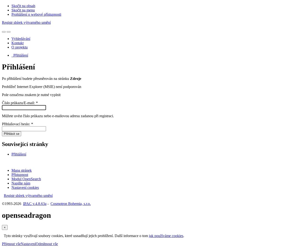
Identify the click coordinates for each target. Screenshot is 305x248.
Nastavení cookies (25, 187)
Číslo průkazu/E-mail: (20, 103)
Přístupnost (19, 175)
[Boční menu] (4, 32)
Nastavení (28, 244)
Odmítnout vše (47, 244)
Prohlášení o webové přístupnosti (36, 14)
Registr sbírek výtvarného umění (26, 22)
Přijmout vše (11, 244)
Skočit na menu (23, 10)
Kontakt (17, 43)
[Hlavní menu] (8, 32)
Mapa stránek (21, 170)
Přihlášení (19, 55)
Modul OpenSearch (26, 179)
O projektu (19, 47)
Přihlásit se (11, 134)
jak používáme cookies (166, 236)
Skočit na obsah (23, 6)
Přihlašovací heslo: (17, 124)
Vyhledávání (20, 39)
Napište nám (20, 183)
